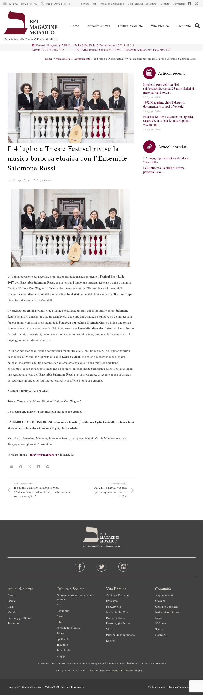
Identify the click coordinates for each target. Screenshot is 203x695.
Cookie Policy (80, 670)
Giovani (160, 601)
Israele (12, 601)
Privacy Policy (63, 670)
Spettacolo (63, 639)
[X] (196, 3)
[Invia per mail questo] (12, 467)
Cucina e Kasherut (117, 595)
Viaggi (61, 656)
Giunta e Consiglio (166, 606)
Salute (60, 633)
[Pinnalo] (47, 467)
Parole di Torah (115, 618)
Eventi (11, 595)
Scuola (159, 629)
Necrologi (161, 635)
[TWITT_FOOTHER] (101, 567)
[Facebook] (189, 3)
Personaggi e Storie (19, 618)
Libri (60, 622)
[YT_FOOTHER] (123, 567)
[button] (197, 25)
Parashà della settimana (120, 635)
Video (110, 629)
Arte (59, 605)
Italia (11, 606)
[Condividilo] (20, 467)
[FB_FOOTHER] (79, 567)
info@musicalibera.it (43, 455)
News (158, 618)
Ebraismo (112, 601)
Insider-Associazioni (167, 612)
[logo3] (31, 25)
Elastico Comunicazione (182, 687)
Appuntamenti (45, 180)
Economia (63, 611)
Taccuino (13, 623)
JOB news (161, 623)
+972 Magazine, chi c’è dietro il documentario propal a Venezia (164, 104)
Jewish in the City (117, 612)
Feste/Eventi (113, 606)
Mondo (12, 612)
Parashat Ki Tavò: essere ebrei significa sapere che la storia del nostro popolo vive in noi (168, 121)
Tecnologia (63, 650)
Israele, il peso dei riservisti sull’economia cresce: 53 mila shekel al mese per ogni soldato (168, 88)
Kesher (110, 640)
